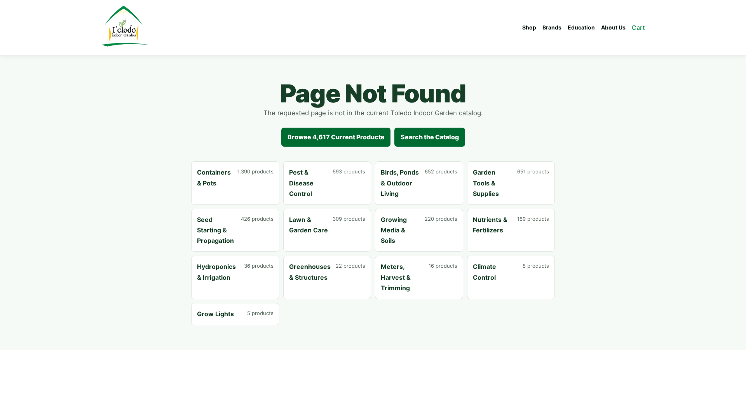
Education (581, 27)
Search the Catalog (430, 137)
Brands (551, 27)
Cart (638, 27)
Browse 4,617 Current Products (336, 137)
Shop (529, 27)
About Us (613, 27)
